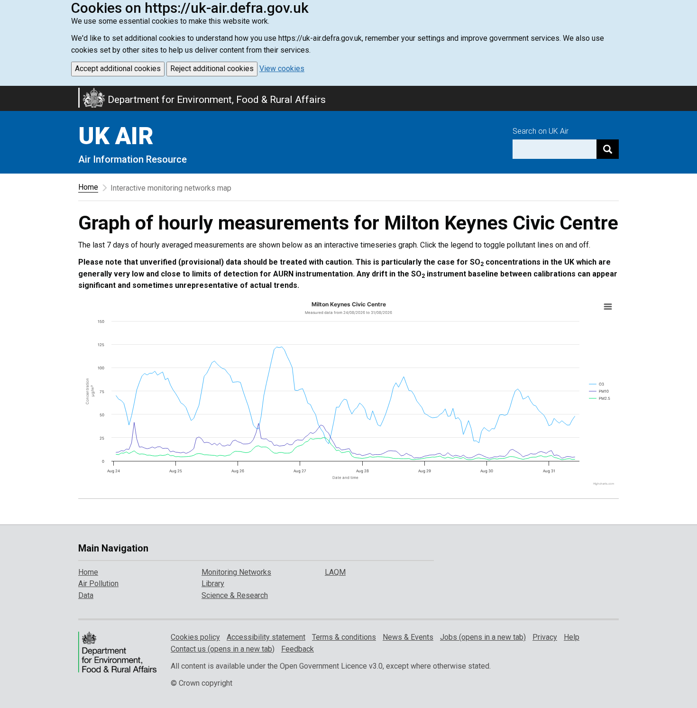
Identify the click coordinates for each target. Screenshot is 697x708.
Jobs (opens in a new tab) (483, 637)
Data (85, 595)
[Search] (607, 149)
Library (213, 583)
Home (88, 187)
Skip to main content (6, 92)
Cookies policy (195, 637)
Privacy (544, 637)
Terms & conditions (344, 637)
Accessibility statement (266, 637)
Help (571, 637)
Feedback (297, 648)
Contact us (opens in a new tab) (223, 648)
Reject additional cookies (212, 68)
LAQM (335, 572)
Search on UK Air (541, 131)
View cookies (281, 68)
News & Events (408, 637)
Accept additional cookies (118, 68)
